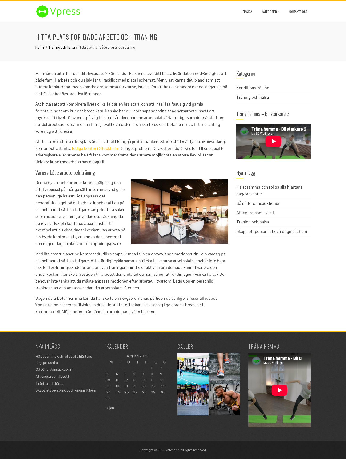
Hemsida (246, 11)
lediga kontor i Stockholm (95, 148)
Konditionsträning (252, 87)
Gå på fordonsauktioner (257, 203)
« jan (110, 407)
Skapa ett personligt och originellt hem (271, 231)
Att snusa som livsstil (255, 212)
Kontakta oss (297, 11)
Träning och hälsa (252, 97)
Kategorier (269, 11)
